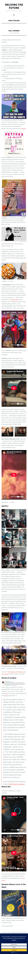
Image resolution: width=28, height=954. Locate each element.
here (6, 693)
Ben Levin (16, 932)
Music (17, 33)
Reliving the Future (14, 6)
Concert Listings (12, 33)
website (23, 128)
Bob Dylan (21, 932)
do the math (14, 299)
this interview (17, 784)
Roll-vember (14, 31)
